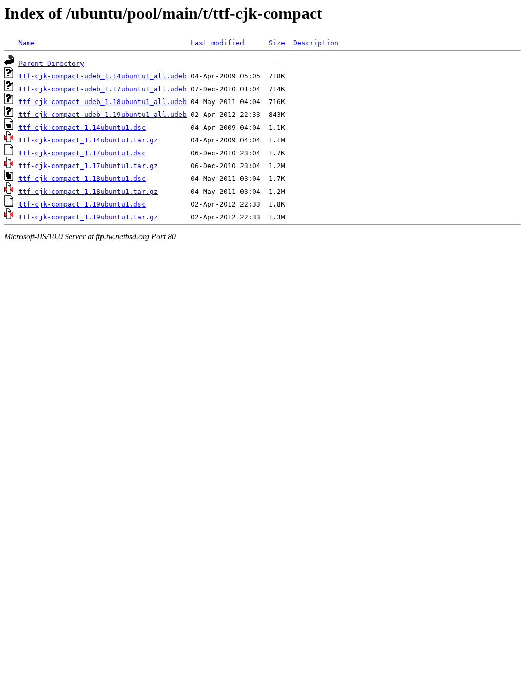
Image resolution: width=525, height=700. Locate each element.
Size (277, 43)
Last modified (217, 43)
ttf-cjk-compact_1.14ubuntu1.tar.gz (88, 140)
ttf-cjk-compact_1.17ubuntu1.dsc (82, 153)
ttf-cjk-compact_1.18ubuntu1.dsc (82, 178)
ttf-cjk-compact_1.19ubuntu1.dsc (82, 204)
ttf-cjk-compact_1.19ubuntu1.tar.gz (88, 217)
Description (315, 43)
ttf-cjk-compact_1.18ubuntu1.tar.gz (88, 191)
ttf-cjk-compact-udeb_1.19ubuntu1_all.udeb (102, 114)
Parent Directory (51, 63)
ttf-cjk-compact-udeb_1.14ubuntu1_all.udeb (102, 76)
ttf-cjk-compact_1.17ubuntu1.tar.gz (88, 166)
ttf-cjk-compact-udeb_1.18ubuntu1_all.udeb (102, 102)
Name (26, 43)
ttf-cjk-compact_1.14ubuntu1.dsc (82, 127)
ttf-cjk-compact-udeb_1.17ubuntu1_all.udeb (102, 89)
